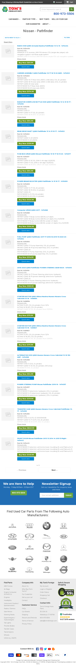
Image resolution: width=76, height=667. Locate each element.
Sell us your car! (27, 597)
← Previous (21, 470)
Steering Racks (9, 615)
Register (49, 589)
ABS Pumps (8, 586)
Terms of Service (27, 621)
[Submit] (71, 9)
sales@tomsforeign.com (48, 621)
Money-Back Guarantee (23, 2)
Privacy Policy (27, 624)
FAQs (24, 608)
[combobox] (57, 9)
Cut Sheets (26, 611)
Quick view (26, 67)
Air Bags (7, 589)
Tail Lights (7, 623)
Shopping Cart (45, 595)
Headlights (7, 600)
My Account (44, 586)
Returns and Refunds (29, 618)
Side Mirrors (8, 611)
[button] (12, 37)
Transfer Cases (9, 629)
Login (42, 589)
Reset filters (8, 42)
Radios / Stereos (9, 608)
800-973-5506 (64, 14)
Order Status (44, 592)
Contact (25, 600)
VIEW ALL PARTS (10, 638)
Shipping (25, 615)
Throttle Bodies (9, 626)
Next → (55, 470)
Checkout (43, 598)
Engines (7, 597)
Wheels (6, 635)
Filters (67, 37)
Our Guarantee (27, 594)
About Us (25, 586)
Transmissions (8, 632)
